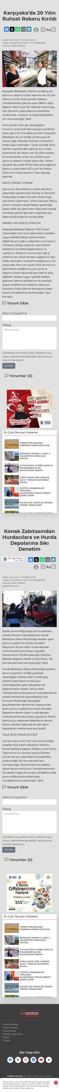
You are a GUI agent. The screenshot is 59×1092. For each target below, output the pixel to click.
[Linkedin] (33, 1060)
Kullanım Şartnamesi (13, 1034)
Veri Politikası (10, 1031)
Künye (7, 1037)
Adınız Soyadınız (14, 313)
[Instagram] (26, 1060)
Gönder (8, 365)
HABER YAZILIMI (15, 1076)
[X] (18, 1060)
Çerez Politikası (11, 1028)
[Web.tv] (49, 1060)
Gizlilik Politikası (11, 1024)
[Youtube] (41, 1060)
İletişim (7, 1040)
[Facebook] (10, 1060)
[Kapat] (56, 1082)
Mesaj (6, 325)
